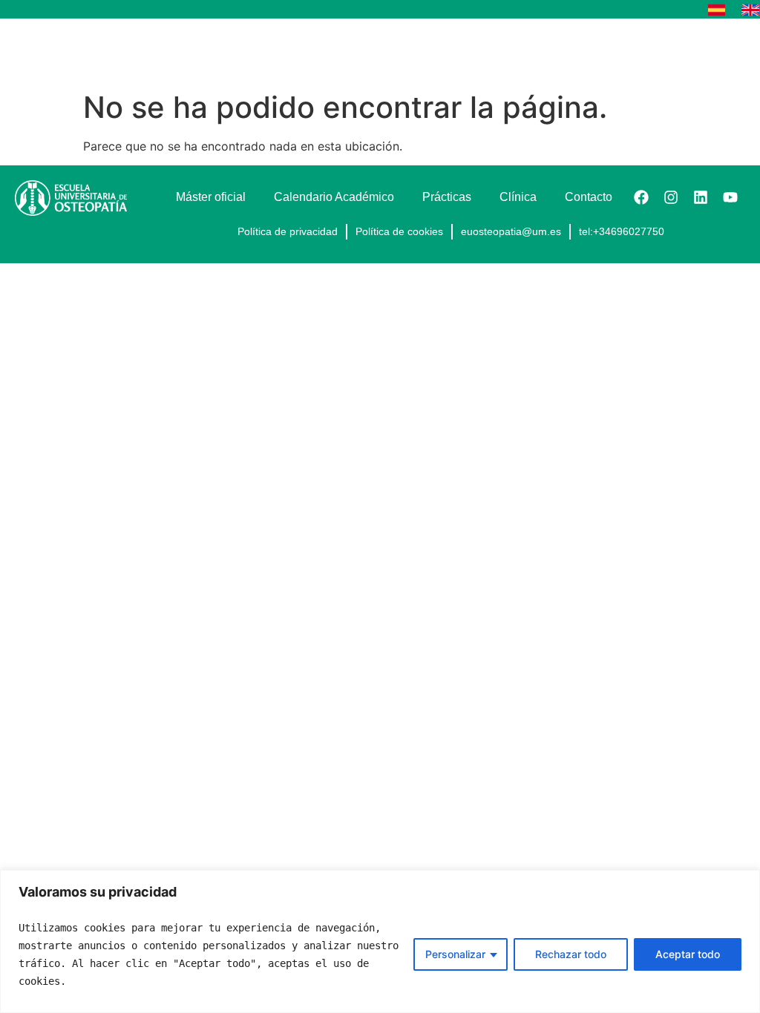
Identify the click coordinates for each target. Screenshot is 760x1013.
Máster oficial (211, 197)
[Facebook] (641, 197)
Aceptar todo (687, 954)
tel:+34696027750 (621, 231)
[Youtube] (730, 197)
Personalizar (455, 954)
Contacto (588, 197)
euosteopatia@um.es (511, 231)
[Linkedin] (700, 197)
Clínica (518, 197)
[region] (380, 941)
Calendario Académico (334, 197)
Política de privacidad (288, 231)
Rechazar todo (570, 954)
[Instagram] (671, 197)
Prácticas (446, 197)
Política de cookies (399, 231)
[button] (733, 51)
